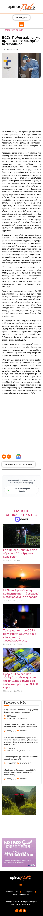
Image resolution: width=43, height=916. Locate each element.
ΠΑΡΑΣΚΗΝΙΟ (25, 763)
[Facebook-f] (16, 910)
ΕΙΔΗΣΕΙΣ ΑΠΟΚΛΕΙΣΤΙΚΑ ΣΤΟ (21, 515)
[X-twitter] (20, 910)
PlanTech (26, 904)
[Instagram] (24, 910)
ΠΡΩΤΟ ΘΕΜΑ (10, 30)
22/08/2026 (11, 716)
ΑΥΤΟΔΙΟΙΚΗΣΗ (13, 751)
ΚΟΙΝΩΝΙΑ (19, 30)
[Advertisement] (21, 104)
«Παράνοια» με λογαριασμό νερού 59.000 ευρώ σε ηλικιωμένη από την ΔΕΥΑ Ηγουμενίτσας (20, 772)
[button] (21, 24)
